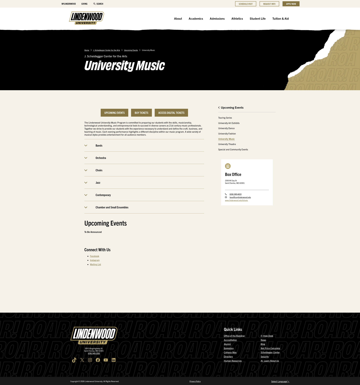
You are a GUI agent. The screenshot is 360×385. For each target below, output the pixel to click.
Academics (196, 18)
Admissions (217, 18)
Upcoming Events (131, 50)
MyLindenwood (69, 3)
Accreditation (230, 339)
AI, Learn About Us (270, 360)
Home (86, 50)
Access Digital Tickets (171, 112)
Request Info (269, 3)
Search (99, 3)
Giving (84, 3)
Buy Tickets (141, 112)
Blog (263, 344)
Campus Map (230, 352)
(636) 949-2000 (94, 353)
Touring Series (225, 117)
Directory (228, 356)
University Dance (226, 128)
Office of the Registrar (234, 335)
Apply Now (291, 3)
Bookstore (229, 348)
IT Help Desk (267, 335)
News (263, 339)
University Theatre (227, 144)
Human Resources (233, 360)
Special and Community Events (233, 149)
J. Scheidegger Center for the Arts (106, 50)
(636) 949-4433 (235, 194)
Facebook (94, 256)
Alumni (227, 344)
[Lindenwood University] (86, 18)
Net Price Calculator (270, 348)
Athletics (237, 18)
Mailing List (95, 264)
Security (265, 356)
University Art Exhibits (228, 123)
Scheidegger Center (270, 352)
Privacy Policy (195, 381)
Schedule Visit (246, 3)
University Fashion (227, 133)
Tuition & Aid (280, 18)
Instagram (95, 260)
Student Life (258, 18)
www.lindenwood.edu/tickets (236, 200)
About (178, 18)
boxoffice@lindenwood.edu (240, 197)
